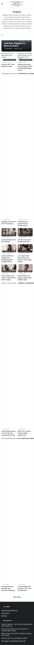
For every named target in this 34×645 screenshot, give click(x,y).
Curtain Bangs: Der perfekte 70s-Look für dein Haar (24, 588)
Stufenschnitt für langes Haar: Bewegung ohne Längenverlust (7, 259)
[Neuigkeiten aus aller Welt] (17, 3)
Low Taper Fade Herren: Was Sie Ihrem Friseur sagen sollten (25, 259)
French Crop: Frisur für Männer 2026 (24, 241)
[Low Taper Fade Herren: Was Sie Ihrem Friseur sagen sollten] (25, 248)
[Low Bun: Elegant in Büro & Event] (17, 43)
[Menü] (2, 4)
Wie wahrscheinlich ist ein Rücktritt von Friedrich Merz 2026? (15, 630)
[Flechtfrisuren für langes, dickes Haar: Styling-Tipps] (25, 268)
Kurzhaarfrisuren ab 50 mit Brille (8, 241)
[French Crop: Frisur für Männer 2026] (25, 232)
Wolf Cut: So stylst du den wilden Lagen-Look (24, 433)
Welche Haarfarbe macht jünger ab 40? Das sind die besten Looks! (25, 67)
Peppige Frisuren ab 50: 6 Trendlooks (8, 223)
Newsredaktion (8, 48)
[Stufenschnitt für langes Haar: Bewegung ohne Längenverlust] (8, 248)
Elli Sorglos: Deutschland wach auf (13, 641)
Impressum (5, 613)
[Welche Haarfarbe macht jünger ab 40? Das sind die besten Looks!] (25, 57)
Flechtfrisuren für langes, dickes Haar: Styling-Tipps (25, 278)
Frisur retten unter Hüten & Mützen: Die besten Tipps (8, 278)
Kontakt (4, 616)
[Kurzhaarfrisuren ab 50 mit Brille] (8, 232)
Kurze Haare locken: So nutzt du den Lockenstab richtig (8, 433)
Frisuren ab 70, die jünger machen (7, 65)
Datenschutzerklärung (9, 610)
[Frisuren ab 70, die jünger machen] (8, 57)
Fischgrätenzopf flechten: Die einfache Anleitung (8, 588)
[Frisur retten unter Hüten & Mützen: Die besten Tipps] (8, 268)
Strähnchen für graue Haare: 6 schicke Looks (23, 224)
